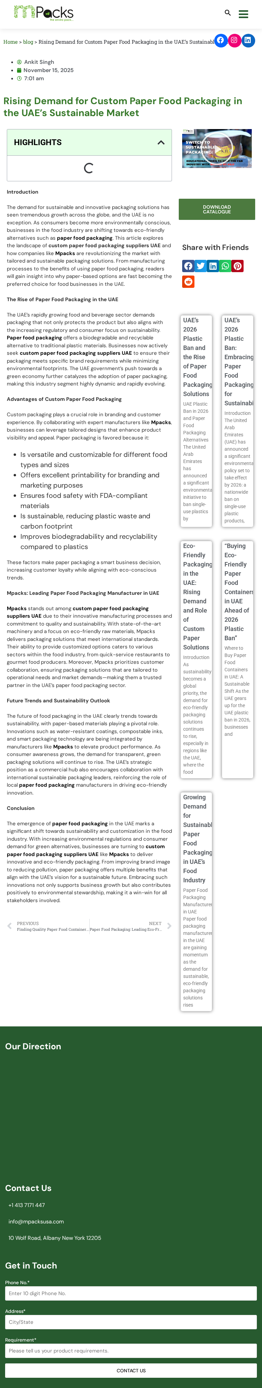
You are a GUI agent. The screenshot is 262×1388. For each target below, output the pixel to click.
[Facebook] (221, 40)
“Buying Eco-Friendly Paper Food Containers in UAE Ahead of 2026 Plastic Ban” (239, 592)
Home (10, 41)
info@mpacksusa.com (36, 1221)
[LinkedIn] (248, 40)
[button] (227, 13)
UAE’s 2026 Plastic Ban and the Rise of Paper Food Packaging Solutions (198, 357)
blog (28, 41)
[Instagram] (235, 40)
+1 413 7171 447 (27, 1205)
